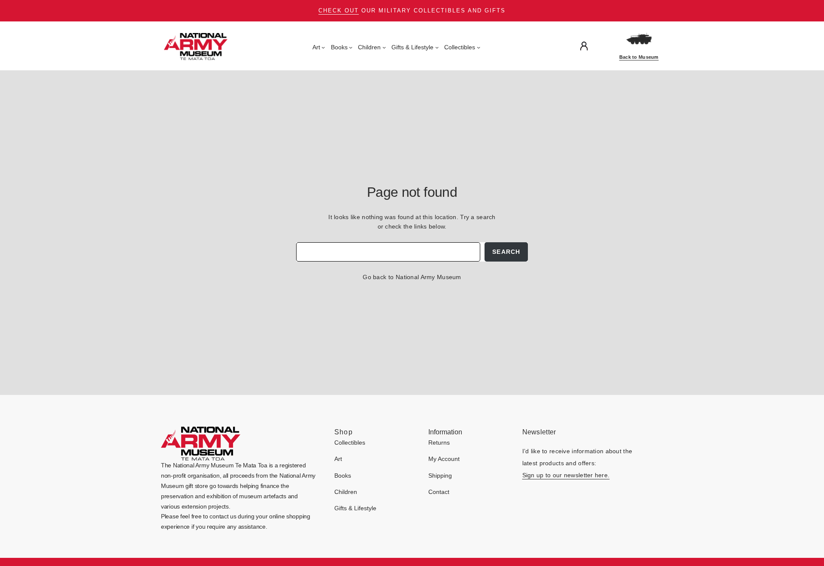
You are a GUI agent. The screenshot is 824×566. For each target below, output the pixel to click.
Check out (338, 10)
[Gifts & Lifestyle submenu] (437, 47)
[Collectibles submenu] (478, 47)
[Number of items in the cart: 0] (602, 46)
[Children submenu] (384, 47)
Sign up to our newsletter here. (566, 475)
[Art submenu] (323, 47)
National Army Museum (428, 277)
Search (506, 251)
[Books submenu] (350, 47)
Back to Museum (639, 57)
